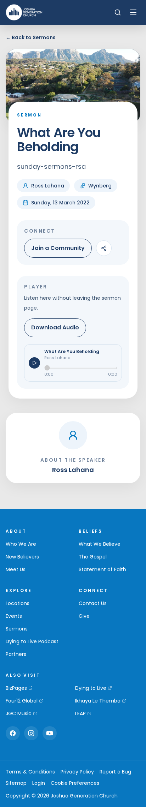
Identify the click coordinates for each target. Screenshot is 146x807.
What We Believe (99, 544)
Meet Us (16, 569)
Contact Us (93, 603)
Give (84, 616)
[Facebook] (13, 733)
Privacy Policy (77, 771)
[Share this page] (104, 248)
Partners (16, 654)
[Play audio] (34, 363)
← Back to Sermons (31, 37)
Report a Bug (115, 771)
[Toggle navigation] (133, 12)
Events (14, 616)
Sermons (17, 628)
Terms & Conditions (30, 771)
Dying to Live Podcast (32, 641)
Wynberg (100, 185)
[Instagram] (31, 733)
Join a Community (58, 248)
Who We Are (21, 544)
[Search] (118, 12)
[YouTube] (50, 733)
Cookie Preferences (75, 783)
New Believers (22, 556)
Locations (17, 603)
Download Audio (55, 327)
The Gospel (93, 556)
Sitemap (16, 783)
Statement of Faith (102, 569)
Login (38, 783)
